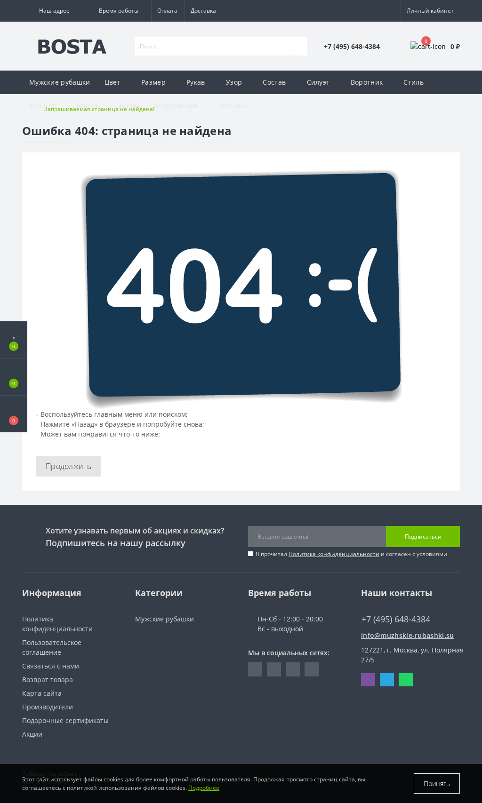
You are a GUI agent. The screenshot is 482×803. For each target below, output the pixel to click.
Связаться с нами (50, 665)
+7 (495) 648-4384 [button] (396, 619)
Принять (437, 783)
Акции (129, 105)
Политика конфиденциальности (334, 554)
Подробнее (203, 788)
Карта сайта (42, 693)
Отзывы (232, 105)
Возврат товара (47, 679)
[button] (52, 11)
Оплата (167, 11)
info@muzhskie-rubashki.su (407, 635)
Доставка (203, 11)
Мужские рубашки (59, 82)
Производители (47, 706)
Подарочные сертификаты (65, 720)
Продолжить (68, 466)
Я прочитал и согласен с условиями (351, 554)
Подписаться (423, 537)
